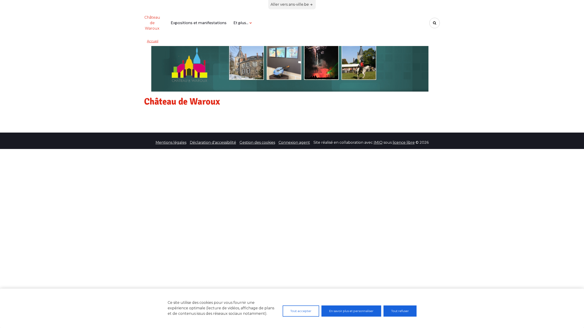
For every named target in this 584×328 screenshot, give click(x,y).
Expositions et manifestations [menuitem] (199, 23)
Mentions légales (171, 142)
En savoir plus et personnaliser (351, 311)
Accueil (152, 41)
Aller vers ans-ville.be (290, 4)
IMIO (378, 142)
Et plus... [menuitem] (240, 23)
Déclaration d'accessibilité (213, 142)
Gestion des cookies (257, 142)
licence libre (404, 142)
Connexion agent (294, 142)
